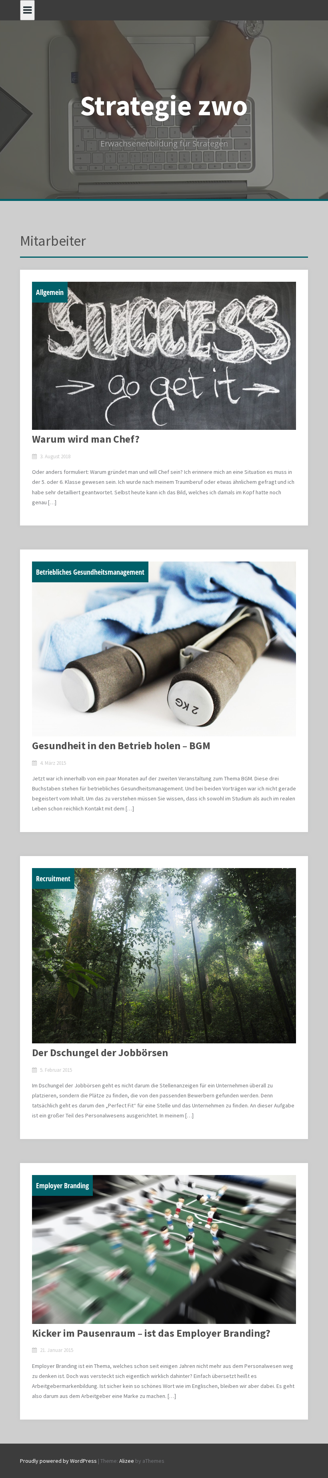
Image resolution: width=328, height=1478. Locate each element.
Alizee (126, 1460)
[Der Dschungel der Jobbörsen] (164, 955)
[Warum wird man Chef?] (164, 356)
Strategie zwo (164, 105)
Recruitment (53, 878)
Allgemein (50, 292)
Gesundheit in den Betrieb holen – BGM (121, 745)
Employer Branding (62, 1185)
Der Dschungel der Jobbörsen (100, 1052)
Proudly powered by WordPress (58, 1460)
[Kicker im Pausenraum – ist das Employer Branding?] (164, 1249)
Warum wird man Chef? (86, 438)
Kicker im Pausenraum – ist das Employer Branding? (151, 1333)
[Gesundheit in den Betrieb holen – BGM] (164, 649)
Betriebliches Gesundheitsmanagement (90, 572)
